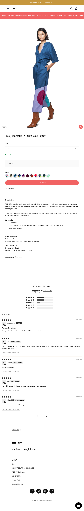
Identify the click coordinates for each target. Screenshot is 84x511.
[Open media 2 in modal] (42, 78)
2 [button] (41, 416)
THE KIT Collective (18, 472)
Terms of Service (17, 484)
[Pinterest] (45, 491)
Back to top (15, 429)
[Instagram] (38, 491)
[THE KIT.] (15, 8)
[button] (71, 8)
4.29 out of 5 (47, 291)
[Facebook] (32, 491)
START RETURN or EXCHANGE (23, 468)
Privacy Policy (16, 480)
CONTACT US (16, 476)
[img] (6, 320)
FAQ (13, 464)
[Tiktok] (51, 491)
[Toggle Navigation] (7, 8)
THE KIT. (36, 500)
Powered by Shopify (46, 500)
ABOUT (14, 460)
